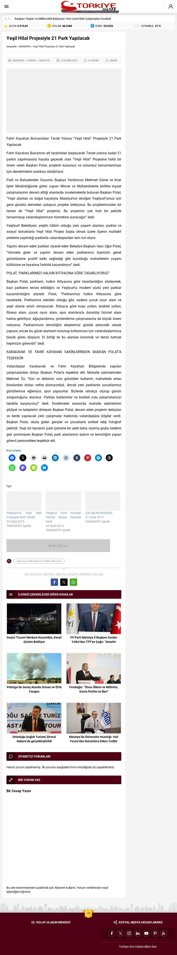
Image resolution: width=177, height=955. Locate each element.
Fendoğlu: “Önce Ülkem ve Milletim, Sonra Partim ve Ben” (93, 689)
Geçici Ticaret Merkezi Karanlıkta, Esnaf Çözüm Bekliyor (34, 639)
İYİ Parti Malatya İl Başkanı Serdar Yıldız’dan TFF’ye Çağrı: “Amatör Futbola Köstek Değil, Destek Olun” (93, 641)
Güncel (31, 60)
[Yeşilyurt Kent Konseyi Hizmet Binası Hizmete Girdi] (63, 501)
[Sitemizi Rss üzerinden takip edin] (163, 933)
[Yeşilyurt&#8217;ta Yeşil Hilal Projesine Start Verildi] (23, 501)
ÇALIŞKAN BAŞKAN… (99, 513)
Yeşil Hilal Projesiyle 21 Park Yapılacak (39, 561)
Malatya (44, 60)
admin (113, 60)
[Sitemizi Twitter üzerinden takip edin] (120, 933)
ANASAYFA (24, 46)
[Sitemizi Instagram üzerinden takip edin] (129, 933)
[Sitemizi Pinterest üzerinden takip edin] (155, 933)
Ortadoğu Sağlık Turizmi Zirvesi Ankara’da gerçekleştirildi (34, 739)
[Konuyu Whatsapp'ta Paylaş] (73, 582)
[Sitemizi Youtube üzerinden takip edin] (146, 933)
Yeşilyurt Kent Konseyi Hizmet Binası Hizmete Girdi (63, 517)
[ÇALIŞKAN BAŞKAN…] (102, 501)
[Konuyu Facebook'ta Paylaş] (54, 582)
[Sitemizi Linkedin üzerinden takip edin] (137, 933)
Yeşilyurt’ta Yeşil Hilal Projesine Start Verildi (23, 515)
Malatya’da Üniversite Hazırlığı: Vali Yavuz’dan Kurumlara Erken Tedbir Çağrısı (93, 741)
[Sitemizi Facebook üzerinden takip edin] (112, 933)
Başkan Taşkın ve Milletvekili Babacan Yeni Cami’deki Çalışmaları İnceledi (63, 19)
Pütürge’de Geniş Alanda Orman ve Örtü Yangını (34, 689)
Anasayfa (11, 46)
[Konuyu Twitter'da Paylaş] (64, 582)
